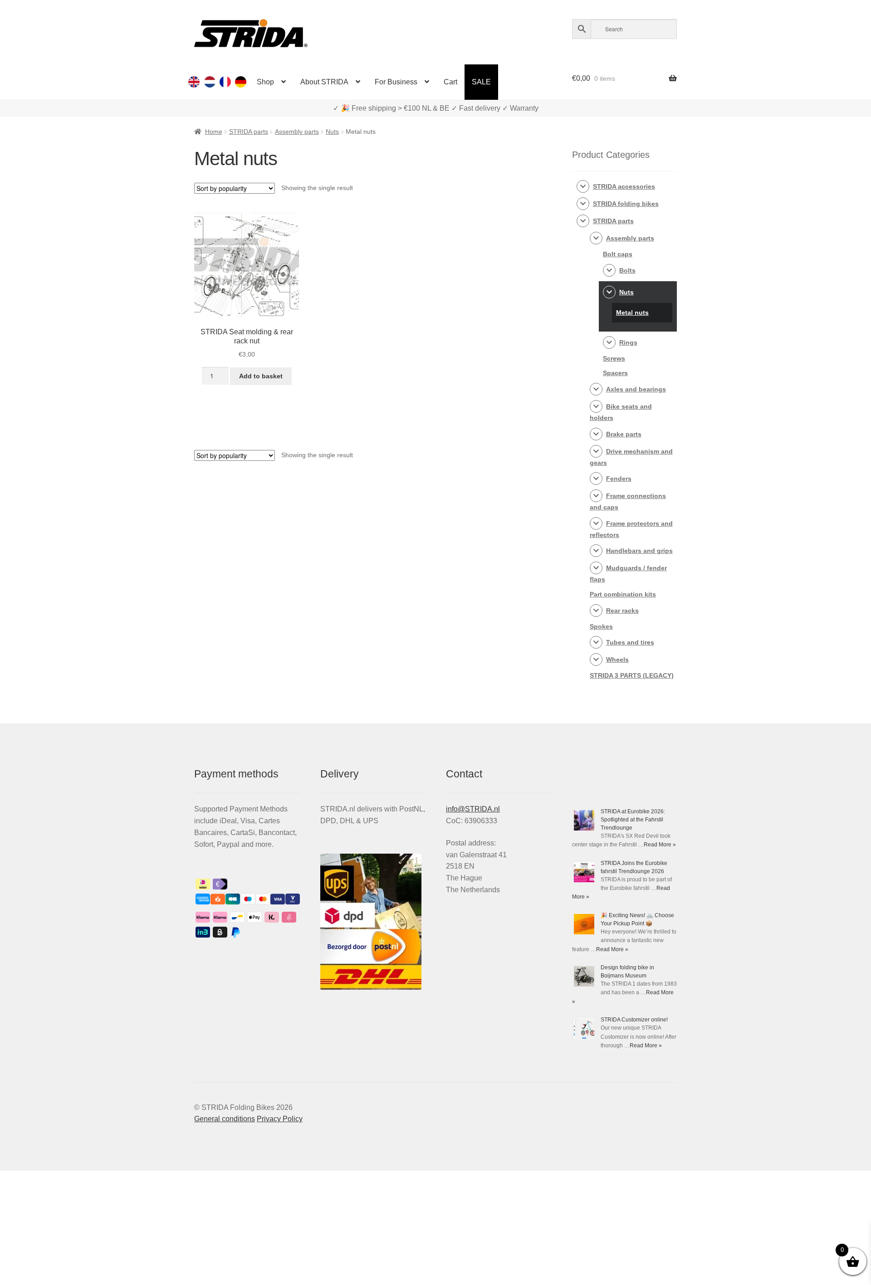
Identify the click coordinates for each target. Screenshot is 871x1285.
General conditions (224, 1119)
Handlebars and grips (639, 550)
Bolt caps (617, 254)
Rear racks (622, 610)
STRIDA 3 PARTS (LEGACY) (632, 675)
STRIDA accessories (624, 186)
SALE (481, 82)
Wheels (617, 659)
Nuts (332, 131)
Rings (628, 342)
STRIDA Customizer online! (634, 1019)
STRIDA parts (248, 131)
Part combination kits (623, 594)
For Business (396, 82)
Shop (265, 82)
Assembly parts (297, 131)
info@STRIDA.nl (473, 809)
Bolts (627, 270)
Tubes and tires (630, 642)
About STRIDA (324, 82)
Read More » (660, 844)
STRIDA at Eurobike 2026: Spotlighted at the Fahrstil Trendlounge (633, 819)
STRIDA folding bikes (626, 203)
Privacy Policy (280, 1119)
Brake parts (623, 434)
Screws (614, 358)
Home (213, 131)
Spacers (615, 372)
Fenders (618, 478)
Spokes (601, 626)
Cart (450, 82)
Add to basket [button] (261, 376)
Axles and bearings (636, 389)
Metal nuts (632, 312)
